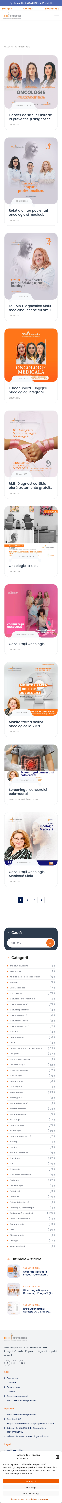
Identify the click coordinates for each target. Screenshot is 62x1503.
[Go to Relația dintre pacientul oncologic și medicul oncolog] (31, 171)
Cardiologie (16, 993)
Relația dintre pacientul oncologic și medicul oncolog (28, 214)
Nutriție (13, 1147)
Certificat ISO (14, 1419)
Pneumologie (16, 1185)
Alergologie (15, 971)
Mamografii (15, 1097)
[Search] (50, 943)
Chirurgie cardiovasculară (22, 998)
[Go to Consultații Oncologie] (31, 611)
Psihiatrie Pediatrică (19, 1202)
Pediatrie (14, 1180)
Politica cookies (15, 1450)
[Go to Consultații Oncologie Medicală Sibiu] (31, 838)
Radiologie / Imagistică (21, 1213)
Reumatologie (17, 1224)
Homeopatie (16, 1086)
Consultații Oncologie (27, 644)
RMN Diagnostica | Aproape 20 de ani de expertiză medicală (36, 1310)
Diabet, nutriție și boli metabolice (26, 1048)
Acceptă (31, 1481)
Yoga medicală (17, 1246)
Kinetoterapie (16, 1092)
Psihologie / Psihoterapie (22, 1207)
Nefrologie (15, 1119)
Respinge (31, 1487)
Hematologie (16, 1081)
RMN (12, 1229)
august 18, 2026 (31, 1268)
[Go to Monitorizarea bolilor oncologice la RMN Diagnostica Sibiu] (31, 689)
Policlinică (15, 1191)
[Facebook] (7, 1363)
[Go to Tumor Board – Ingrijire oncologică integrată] (31, 355)
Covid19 (14, 1031)
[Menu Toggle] (56, 15)
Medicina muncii (18, 1114)
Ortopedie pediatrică (20, 1174)
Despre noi (12, 1378)
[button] (57, 1456)
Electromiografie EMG (20, 1059)
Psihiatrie (14, 1196)
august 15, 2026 (31, 1305)
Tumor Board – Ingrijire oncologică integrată (28, 390)
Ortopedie (15, 1169)
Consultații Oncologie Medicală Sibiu (27, 874)
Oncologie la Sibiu (23, 565)
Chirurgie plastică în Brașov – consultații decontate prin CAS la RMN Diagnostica (36, 1273)
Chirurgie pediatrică (20, 1009)
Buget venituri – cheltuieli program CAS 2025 (31, 1423)
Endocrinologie (17, 1064)
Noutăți (13, 1141)
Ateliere (14, 982)
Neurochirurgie (17, 1125)
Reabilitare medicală (20, 1218)
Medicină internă (17, 799)
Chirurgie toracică (19, 1020)
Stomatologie (17, 1235)
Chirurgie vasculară (19, 1026)
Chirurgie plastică (19, 1015)
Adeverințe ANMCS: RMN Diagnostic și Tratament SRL (26, 1429)
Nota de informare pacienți (37, 1499)
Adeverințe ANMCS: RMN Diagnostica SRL (28, 1436)
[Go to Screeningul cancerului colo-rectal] (31, 764)
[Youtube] (22, 1363)
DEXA (12, 1042)
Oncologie (14, 124)
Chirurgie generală (19, 1004)
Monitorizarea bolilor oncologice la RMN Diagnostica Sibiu (26, 726)
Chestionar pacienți (17, 1396)
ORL (12, 1163)
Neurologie (15, 1130)
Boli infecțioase (17, 987)
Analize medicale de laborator (25, 976)
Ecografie (14, 1053)
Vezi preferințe (31, 1493)
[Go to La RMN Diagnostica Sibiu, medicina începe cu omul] (31, 266)
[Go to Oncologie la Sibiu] (31, 532)
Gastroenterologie (19, 1070)
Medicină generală (19, 1103)
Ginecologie (16, 1075)
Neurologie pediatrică (20, 1136)
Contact (28, 9)
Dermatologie (17, 1037)
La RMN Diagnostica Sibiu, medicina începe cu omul (30, 308)
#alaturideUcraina (19, 965)
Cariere (11, 1391)
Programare (52, 9)
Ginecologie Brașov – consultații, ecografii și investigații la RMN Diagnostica (37, 1292)
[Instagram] (14, 1363)
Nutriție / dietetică (19, 1152)
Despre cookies (17, 1499)
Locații (7, 9)
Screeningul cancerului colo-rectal (28, 791)
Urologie (14, 1240)
